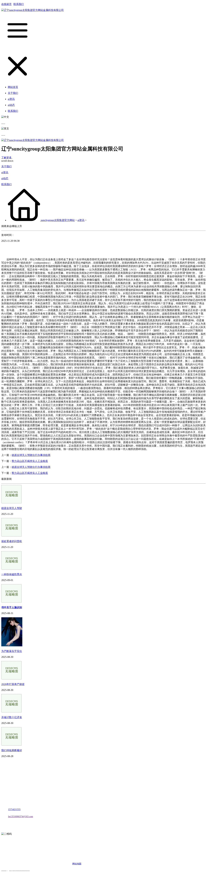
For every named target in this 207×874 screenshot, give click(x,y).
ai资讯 (4, 172)
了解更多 (6, 157)
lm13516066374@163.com (20, 816)
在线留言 (6, 4)
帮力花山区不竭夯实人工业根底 (30, 461)
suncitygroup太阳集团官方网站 (58, 220)
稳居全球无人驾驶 (11, 508)
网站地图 (76, 864)
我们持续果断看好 (11, 750)
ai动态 (4, 178)
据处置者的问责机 (11, 541)
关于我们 (6, 166)
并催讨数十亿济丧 (11, 717)
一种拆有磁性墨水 (11, 574)
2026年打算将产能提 (13, 684)
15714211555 (14, 809)
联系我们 (18, 4)
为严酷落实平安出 (11, 651)
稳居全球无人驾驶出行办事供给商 (31, 455)
